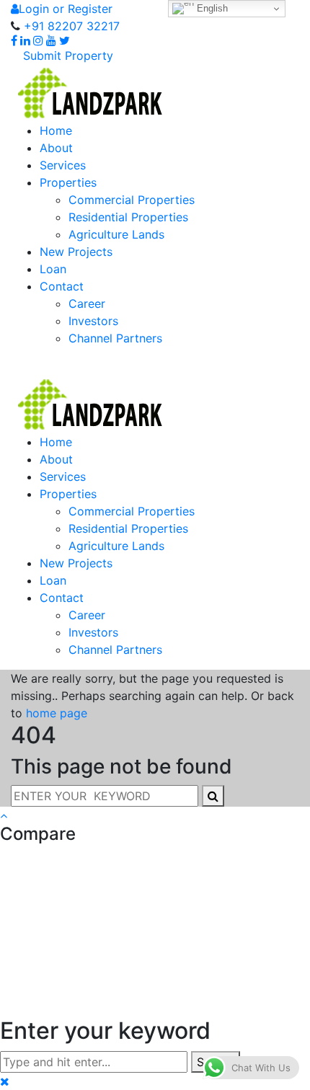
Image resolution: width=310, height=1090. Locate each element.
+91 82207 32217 (70, 26)
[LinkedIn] (25, 41)
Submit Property (66, 55)
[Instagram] (38, 41)
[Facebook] (14, 41)
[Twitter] (64, 41)
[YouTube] (51, 41)
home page (56, 713)
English (211, 8)
